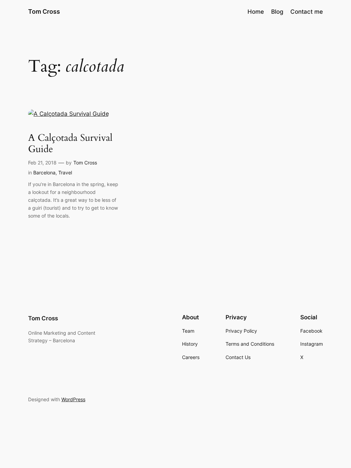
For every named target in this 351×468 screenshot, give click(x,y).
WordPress (73, 399)
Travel (65, 172)
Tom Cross (44, 11)
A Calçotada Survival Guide (70, 143)
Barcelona (44, 172)
